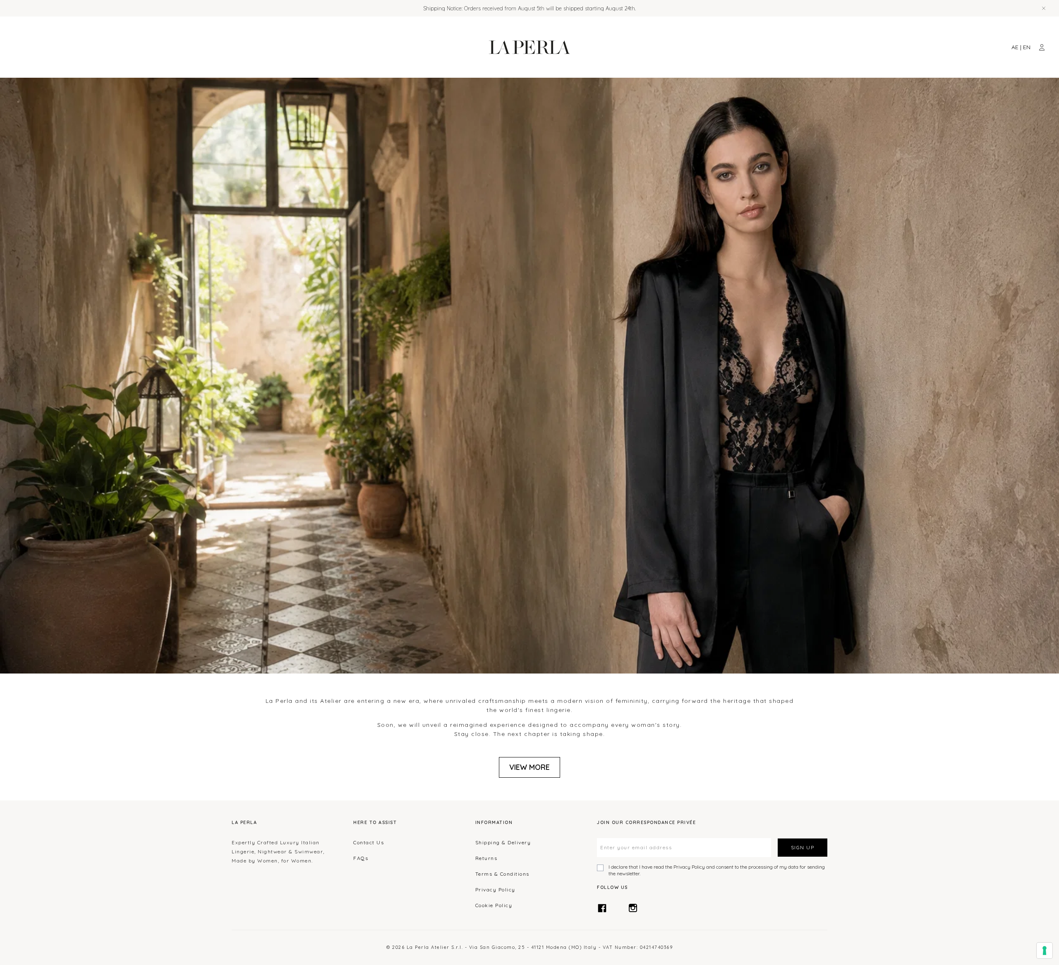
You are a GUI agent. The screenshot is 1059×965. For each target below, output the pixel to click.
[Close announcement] (1044, 8)
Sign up (803, 847)
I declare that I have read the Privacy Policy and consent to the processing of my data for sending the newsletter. (717, 870)
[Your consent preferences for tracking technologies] (1044, 950)
